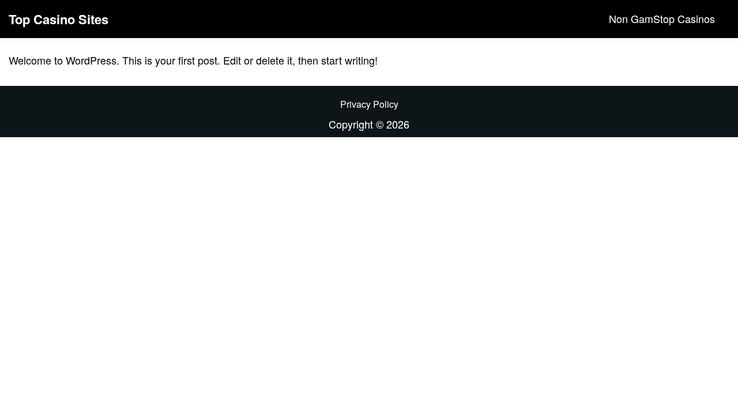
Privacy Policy (369, 104)
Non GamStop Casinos (662, 18)
